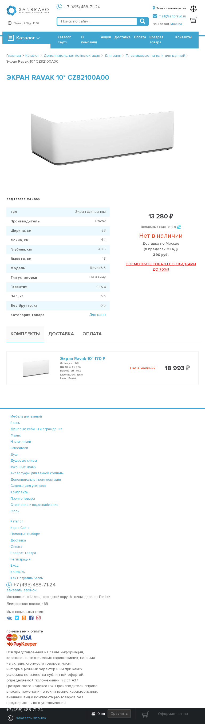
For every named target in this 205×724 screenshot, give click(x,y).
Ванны (15, 423)
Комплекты (19, 492)
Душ (14, 454)
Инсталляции (20, 441)
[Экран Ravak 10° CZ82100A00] (102, 138)
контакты (17, 572)
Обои (14, 511)
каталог (16, 521)
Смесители (19, 448)
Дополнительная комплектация (35, 479)
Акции (106, 37)
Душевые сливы (23, 460)
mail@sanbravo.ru (172, 16)
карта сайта (20, 528)
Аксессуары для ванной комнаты (37, 473)
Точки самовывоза (171, 8)
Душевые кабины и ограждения (36, 429)
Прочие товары (22, 498)
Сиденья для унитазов (28, 486)
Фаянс (15, 435)
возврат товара (23, 553)
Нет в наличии (143, 368)
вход (14, 565)
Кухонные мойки (23, 467)
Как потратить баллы (27, 578)
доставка (18, 540)
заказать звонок (21, 590)
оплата (16, 546)
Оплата (140, 37)
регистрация (20, 559)
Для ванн (97, 314)
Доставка (123, 37)
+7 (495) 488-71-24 (82, 7)
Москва (176, 24)
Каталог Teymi (64, 39)
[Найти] (142, 21)
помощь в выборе (25, 534)
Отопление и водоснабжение (34, 505)
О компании (89, 39)
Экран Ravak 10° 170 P (82, 358)
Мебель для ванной (26, 416)
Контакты (183, 37)
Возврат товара (156, 39)
